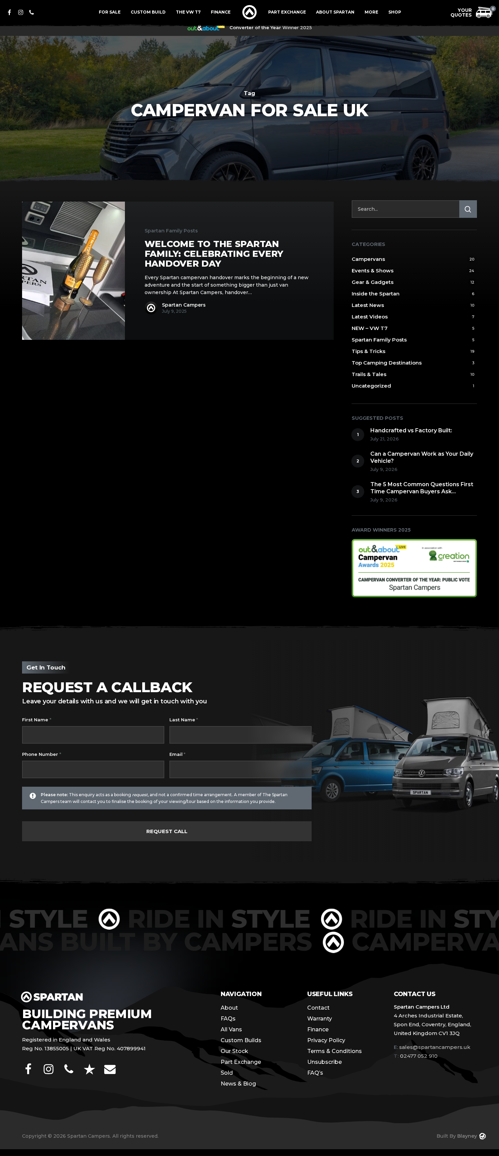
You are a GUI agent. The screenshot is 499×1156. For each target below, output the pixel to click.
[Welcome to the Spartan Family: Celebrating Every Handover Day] (73, 271)
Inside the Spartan (376, 293)
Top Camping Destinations (387, 362)
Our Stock (234, 1051)
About (229, 1008)
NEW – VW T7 (370, 328)
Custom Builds (241, 1040)
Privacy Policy (326, 1040)
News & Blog (238, 1083)
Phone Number (41, 754)
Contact (318, 1008)
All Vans (231, 1029)
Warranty (319, 1018)
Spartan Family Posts (171, 231)
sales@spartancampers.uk (434, 1047)
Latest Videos (370, 316)
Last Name (183, 720)
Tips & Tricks (368, 351)
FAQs (228, 1018)
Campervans (368, 259)
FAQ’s (315, 1073)
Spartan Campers (184, 305)
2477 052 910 (416, 1056)
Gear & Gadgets (372, 282)
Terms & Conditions (334, 1051)
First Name (36, 720)
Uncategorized (371, 386)
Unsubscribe (324, 1062)
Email (177, 754)
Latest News (368, 305)
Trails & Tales (369, 374)
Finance (318, 1029)
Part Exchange (241, 1062)
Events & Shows (372, 270)
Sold (227, 1073)
